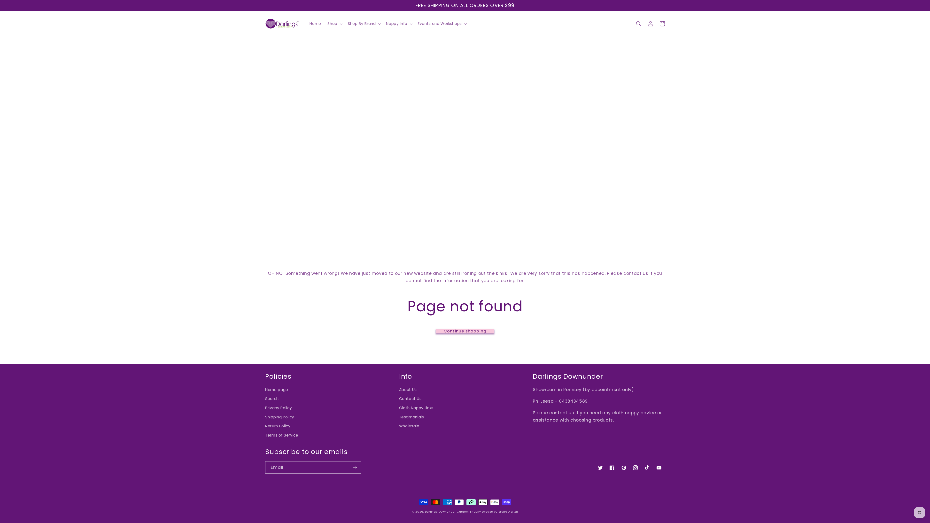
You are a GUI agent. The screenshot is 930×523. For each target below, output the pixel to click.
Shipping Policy (279, 417)
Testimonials (411, 417)
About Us (408, 389)
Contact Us (410, 398)
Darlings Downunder (440, 512)
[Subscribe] (355, 467)
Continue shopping (465, 331)
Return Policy (278, 426)
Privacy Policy (278, 407)
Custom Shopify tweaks (475, 512)
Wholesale (409, 426)
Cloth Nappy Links (416, 407)
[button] (334, 23)
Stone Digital (508, 512)
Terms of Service (281, 435)
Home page (276, 389)
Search (272, 398)
